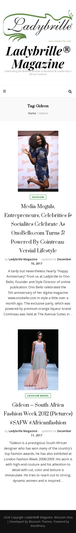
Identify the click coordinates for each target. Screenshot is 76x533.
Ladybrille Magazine (23, 259)
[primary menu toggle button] (5, 91)
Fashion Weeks (38, 395)
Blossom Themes (40, 521)
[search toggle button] (70, 91)
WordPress (38, 526)
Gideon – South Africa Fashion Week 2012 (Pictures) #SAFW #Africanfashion (38, 413)
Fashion (38, 197)
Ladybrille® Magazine (38, 56)
